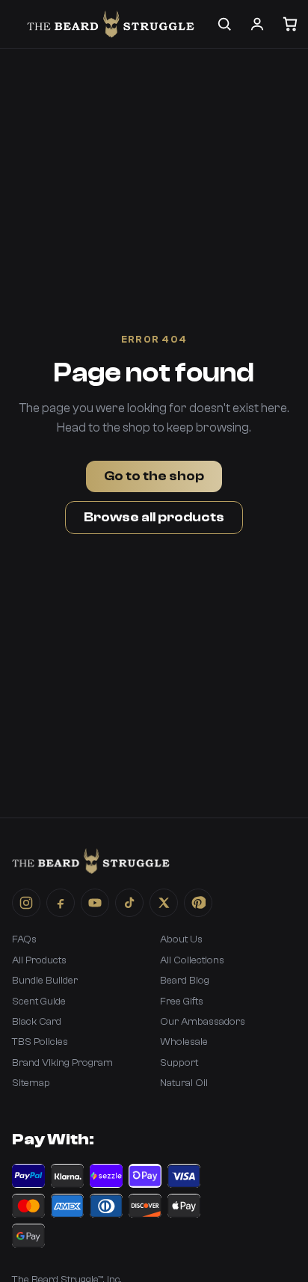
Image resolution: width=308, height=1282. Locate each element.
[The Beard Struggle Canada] (110, 23)
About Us (181, 939)
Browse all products (154, 517)
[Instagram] (26, 903)
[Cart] (290, 24)
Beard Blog (184, 981)
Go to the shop (154, 476)
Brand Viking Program (62, 1063)
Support (179, 1063)
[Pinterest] (198, 903)
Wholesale (184, 1042)
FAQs (24, 939)
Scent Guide (39, 1001)
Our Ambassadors (202, 1022)
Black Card (36, 1022)
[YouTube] (95, 903)
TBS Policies (40, 1042)
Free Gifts (181, 1001)
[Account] (257, 24)
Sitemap (31, 1083)
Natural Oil (184, 1083)
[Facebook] (60, 903)
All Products (39, 960)
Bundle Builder (45, 981)
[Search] (224, 24)
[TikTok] (129, 903)
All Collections (192, 960)
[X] (164, 903)
